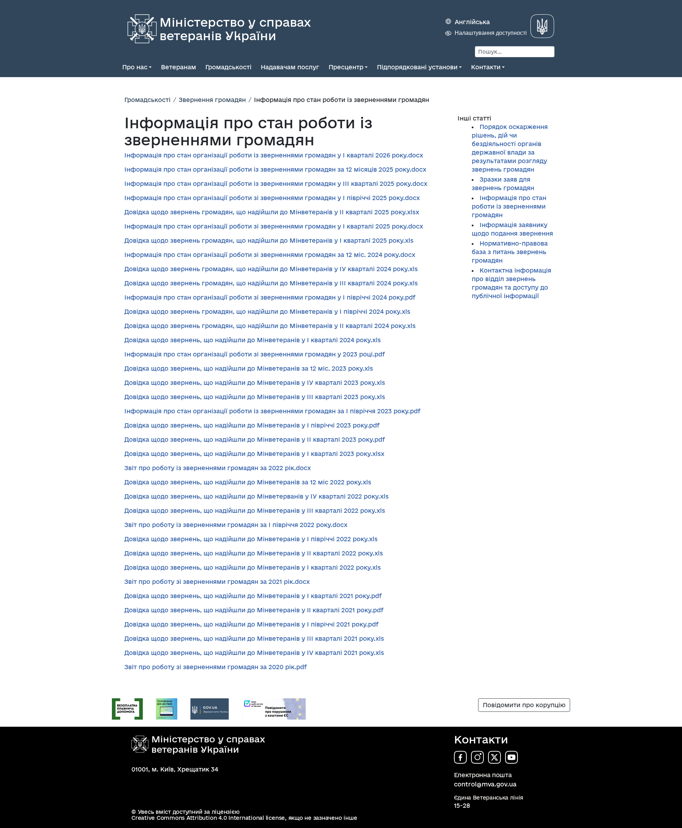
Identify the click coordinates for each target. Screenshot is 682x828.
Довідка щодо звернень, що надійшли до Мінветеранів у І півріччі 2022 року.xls (251, 539)
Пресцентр (346, 67)
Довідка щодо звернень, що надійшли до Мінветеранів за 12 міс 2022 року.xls (247, 482)
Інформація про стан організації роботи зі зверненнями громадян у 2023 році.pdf (254, 354)
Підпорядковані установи (417, 67)
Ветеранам (178, 67)
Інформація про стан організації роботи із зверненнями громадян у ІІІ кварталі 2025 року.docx (275, 183)
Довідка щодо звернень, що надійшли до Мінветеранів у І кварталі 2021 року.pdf (252, 595)
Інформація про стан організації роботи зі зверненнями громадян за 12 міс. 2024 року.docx (269, 254)
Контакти (485, 67)
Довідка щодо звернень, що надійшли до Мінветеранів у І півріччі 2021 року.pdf (251, 624)
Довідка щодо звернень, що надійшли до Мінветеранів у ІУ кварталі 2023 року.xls (254, 382)
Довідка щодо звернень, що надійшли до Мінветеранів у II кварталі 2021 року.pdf (253, 610)
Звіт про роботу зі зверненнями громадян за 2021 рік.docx (217, 581)
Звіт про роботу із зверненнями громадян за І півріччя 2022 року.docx (235, 524)
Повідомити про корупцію (524, 704)
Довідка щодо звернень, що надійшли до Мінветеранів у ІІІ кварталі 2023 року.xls (254, 396)
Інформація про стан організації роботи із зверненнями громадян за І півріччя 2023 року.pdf (272, 411)
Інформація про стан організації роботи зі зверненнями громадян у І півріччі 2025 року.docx (272, 197)
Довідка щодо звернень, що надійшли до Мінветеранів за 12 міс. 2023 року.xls (248, 368)
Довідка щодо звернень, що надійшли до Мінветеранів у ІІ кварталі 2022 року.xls (253, 553)
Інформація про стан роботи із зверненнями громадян (509, 206)
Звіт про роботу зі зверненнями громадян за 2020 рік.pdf (215, 666)
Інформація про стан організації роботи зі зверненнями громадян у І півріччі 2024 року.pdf (269, 297)
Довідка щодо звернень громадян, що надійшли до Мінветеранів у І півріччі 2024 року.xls (267, 311)
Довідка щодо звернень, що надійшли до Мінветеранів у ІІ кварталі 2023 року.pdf (254, 439)
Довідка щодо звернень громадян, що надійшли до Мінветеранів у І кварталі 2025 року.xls (268, 240)
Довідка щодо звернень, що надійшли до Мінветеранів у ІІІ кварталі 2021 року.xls (254, 638)
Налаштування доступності (491, 33)
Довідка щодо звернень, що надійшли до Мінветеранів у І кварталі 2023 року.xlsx (254, 453)
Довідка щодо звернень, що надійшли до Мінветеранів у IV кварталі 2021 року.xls (254, 652)
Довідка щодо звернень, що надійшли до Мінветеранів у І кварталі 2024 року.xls (252, 340)
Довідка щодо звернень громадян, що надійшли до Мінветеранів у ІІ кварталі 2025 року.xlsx (271, 212)
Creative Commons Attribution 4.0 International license (208, 818)
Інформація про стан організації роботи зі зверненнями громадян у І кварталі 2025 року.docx (273, 226)
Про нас (134, 67)
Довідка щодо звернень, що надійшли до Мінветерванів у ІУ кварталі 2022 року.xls (256, 496)
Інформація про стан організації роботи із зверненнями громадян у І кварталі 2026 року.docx (273, 155)
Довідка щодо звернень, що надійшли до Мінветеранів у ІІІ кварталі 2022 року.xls (254, 510)
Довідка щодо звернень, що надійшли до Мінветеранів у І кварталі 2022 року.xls (252, 567)
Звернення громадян (212, 99)
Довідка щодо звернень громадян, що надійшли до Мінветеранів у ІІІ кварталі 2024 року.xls (271, 283)
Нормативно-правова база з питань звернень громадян (510, 252)
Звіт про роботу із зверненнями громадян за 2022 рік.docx (217, 467)
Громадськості (228, 67)
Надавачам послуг (290, 67)
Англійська (472, 21)
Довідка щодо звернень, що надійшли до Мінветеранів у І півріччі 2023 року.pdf (251, 425)
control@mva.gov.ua (485, 784)
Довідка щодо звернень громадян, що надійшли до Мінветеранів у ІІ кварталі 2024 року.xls (270, 325)
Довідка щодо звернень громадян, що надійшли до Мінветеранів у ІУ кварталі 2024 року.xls (271, 268)
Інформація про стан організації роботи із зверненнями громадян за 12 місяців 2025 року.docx (275, 169)
